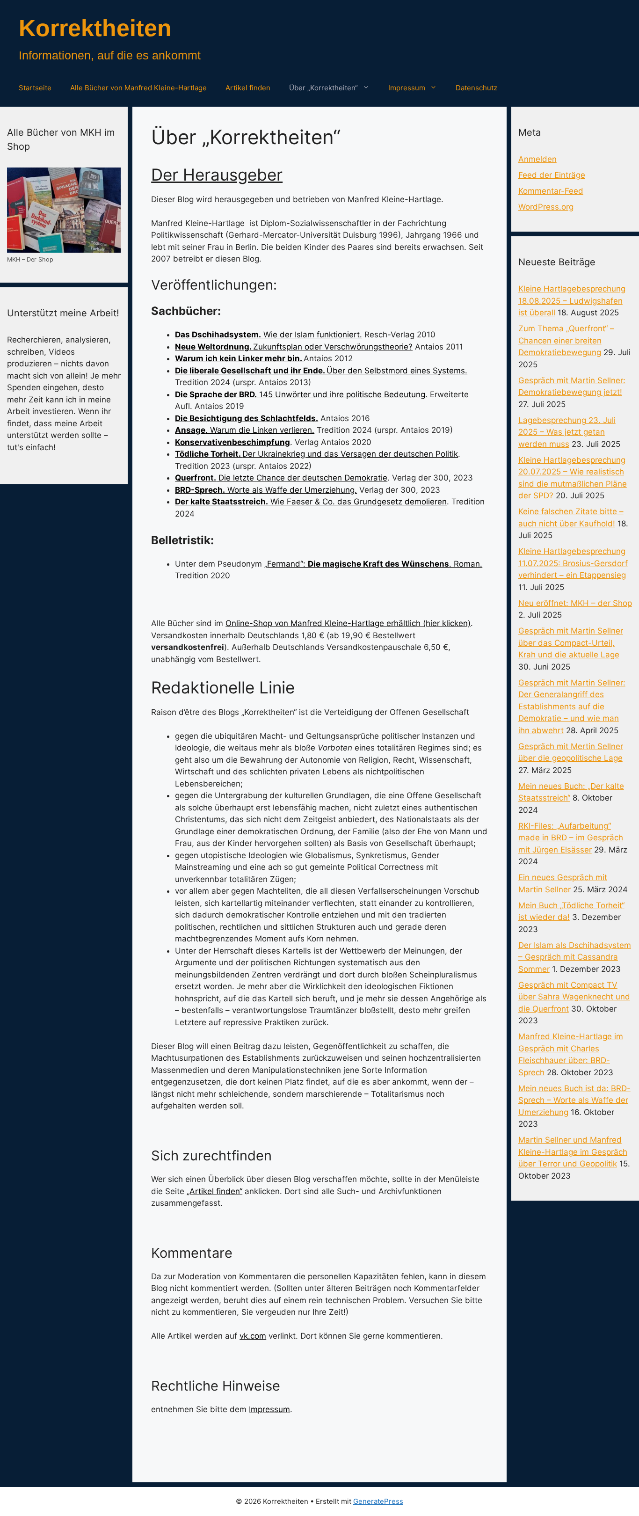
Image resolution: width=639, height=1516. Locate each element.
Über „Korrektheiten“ (323, 87)
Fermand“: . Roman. (374, 563)
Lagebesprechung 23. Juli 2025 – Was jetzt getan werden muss (567, 432)
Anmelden (537, 159)
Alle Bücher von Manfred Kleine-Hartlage (138, 87)
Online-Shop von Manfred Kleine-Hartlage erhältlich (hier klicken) (348, 623)
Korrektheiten (95, 28)
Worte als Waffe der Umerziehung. (266, 490)
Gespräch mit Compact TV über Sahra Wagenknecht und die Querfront (574, 996)
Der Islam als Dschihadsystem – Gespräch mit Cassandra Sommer (574, 957)
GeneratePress (378, 1501)
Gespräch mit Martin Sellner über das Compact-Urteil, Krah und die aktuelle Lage (570, 642)
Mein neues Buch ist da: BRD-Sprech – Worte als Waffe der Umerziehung (574, 1100)
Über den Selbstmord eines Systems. (321, 370)
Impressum (406, 87)
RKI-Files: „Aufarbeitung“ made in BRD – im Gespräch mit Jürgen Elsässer (570, 837)
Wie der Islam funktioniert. (268, 334)
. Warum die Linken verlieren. (244, 430)
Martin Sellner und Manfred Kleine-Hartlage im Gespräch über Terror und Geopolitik (572, 1151)
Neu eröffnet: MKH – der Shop (575, 603)
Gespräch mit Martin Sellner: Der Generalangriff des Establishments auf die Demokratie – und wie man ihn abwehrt (571, 706)
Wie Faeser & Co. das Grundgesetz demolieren (311, 501)
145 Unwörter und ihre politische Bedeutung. (301, 394)
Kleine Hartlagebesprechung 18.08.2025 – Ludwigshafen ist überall (571, 300)
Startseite (35, 87)
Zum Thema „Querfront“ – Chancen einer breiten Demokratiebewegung (566, 340)
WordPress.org (546, 206)
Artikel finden (247, 87)
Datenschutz (476, 87)
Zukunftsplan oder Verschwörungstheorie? (294, 346)
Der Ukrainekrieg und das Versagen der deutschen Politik (316, 454)
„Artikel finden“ (214, 1191)
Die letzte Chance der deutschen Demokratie (281, 477)
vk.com (253, 1336)
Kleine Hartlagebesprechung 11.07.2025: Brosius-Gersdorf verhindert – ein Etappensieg (573, 563)
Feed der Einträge (551, 175)
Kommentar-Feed (550, 191)
